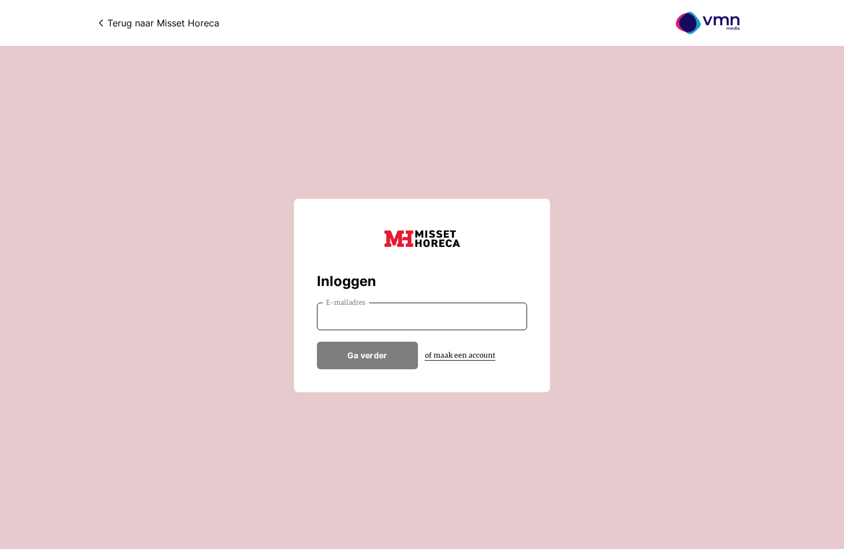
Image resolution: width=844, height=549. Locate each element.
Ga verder (367, 355)
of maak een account (460, 355)
